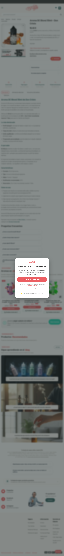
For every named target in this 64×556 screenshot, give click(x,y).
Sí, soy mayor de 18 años (32, 279)
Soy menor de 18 (31, 289)
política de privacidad (32, 285)
